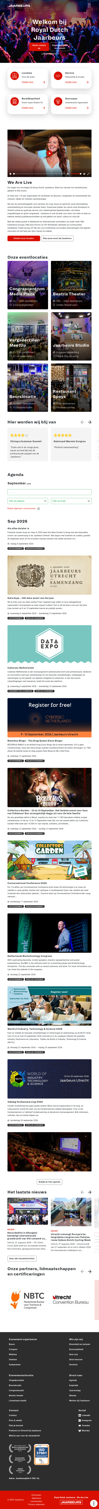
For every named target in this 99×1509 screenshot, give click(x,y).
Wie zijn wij (76, 1339)
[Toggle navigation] (89, 5)
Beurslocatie (15, 1385)
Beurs (12, 1344)
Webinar (13, 1354)
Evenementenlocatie (21, 1375)
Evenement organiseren (23, 1339)
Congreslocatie (16, 1390)
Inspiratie (73, 1385)
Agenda (73, 1380)
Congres (13, 1349)
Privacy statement (36, 1504)
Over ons (73, 1354)
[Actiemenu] (94, 1503)
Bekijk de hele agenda (49, 1182)
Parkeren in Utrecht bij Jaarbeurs (25, 1431)
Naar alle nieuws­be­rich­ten (22, 1259)
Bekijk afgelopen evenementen (21, 508)
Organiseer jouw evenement (60, 46)
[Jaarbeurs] (71, 1502)
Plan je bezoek (16, 1425)
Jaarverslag (75, 1390)
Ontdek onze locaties (24, 238)
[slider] (36, 174)
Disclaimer (36, 1495)
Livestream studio (17, 1401)
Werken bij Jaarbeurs (79, 1401)
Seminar (13, 1359)
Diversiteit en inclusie (79, 1344)
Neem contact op (39, 46)
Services (73, 1365)
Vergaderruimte (16, 1380)
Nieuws (72, 1396)
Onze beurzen (76, 1359)
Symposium (15, 1365)
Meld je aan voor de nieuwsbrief (24, 1436)
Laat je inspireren (49, 53)
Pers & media (15, 1420)
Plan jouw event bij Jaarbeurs (57, 238)
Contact (13, 1415)
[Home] (19, 5)
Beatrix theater (16, 1396)
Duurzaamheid (76, 1349)
